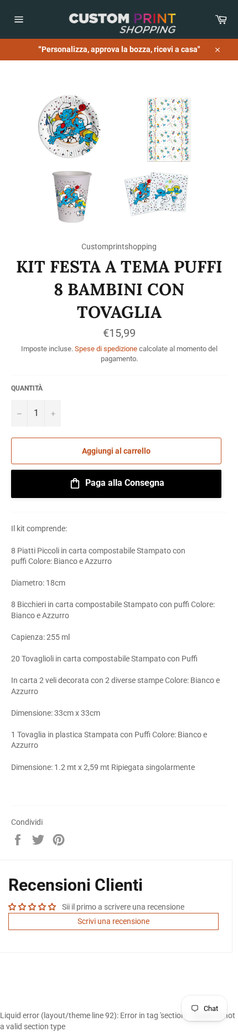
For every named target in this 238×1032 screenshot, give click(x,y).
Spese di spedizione (106, 349)
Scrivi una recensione (113, 921)
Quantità (27, 388)
